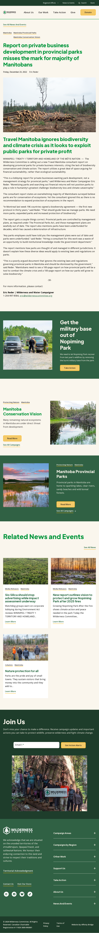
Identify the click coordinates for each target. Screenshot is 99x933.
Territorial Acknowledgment (18, 870)
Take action (69, 368)
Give (73, 12)
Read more (12, 438)
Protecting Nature (11, 402)
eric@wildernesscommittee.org (36, 295)
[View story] (25, 572)
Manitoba (7, 32)
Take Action (59, 12)
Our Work (43, 12)
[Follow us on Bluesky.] (22, 894)
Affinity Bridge (87, 924)
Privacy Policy (46, 924)
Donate (88, 12)
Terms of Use (60, 924)
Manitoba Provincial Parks (25, 32)
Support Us (59, 868)
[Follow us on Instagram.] (6, 894)
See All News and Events (14, 24)
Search (84, 3)
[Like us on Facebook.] (14, 894)
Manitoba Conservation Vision (27, 37)
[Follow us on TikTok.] (30, 894)
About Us (29, 12)
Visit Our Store (24, 884)
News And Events (62, 903)
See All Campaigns (11, 444)
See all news (90, 547)
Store (92, 3)
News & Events (68, 3)
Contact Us (8, 884)
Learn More (10, 621)
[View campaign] (73, 424)
